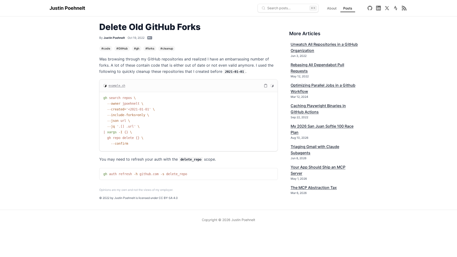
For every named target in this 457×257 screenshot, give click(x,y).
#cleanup (166, 48)
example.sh (117, 85)
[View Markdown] (149, 38)
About (332, 8)
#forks (149, 48)
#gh (136, 48)
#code (105, 48)
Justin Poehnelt (67, 8)
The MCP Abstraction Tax (314, 187)
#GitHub (122, 48)
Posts (347, 8)
